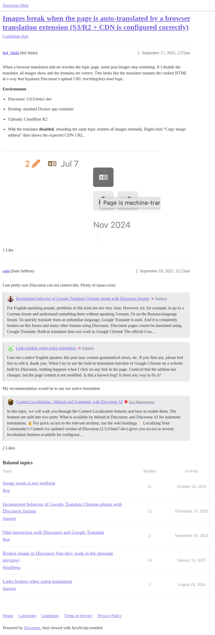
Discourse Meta (16, 5)
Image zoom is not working (29, 483)
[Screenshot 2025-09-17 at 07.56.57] (81, 191)
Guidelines (50, 616)
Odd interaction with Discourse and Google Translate (53, 532)
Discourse (32, 628)
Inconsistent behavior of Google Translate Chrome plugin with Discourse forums (82, 298)
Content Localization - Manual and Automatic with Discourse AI (69, 402)
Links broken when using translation (46, 348)
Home (8, 616)
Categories (27, 616)
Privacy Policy (110, 616)
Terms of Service (78, 616)
